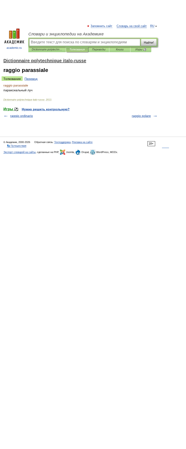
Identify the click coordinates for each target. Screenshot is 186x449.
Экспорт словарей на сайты (19, 152)
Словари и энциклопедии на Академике (66, 34)
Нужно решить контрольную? (46, 109)
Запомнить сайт (101, 26)
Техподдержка (62, 142)
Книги (120, 49)
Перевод (30, 79)
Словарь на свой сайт (132, 26)
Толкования (77, 49)
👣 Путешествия (16, 145)
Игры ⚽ (141, 49)
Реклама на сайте (82, 142)
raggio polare (141, 116)
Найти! (149, 42)
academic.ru (14, 47)
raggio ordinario (21, 116)
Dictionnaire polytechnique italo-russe (47, 49)
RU (152, 26)
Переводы (98, 49)
